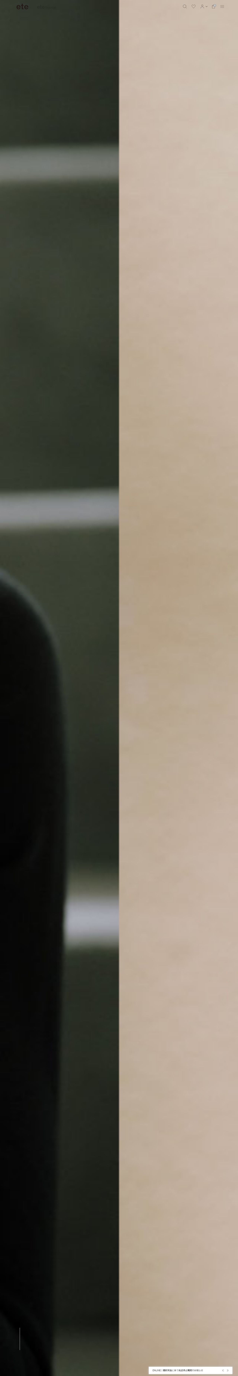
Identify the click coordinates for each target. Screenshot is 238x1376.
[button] (203, 6)
